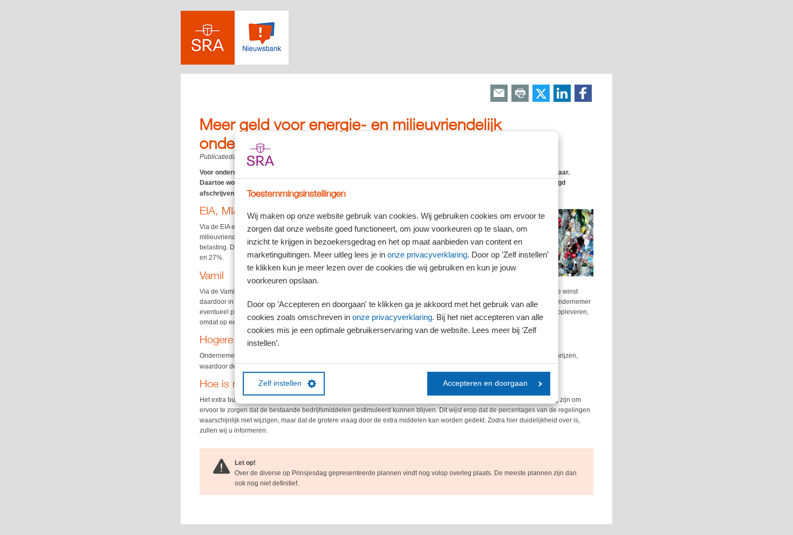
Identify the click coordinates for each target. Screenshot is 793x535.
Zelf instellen (280, 383)
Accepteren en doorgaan (485, 383)
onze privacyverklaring (427, 254)
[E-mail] (499, 94)
